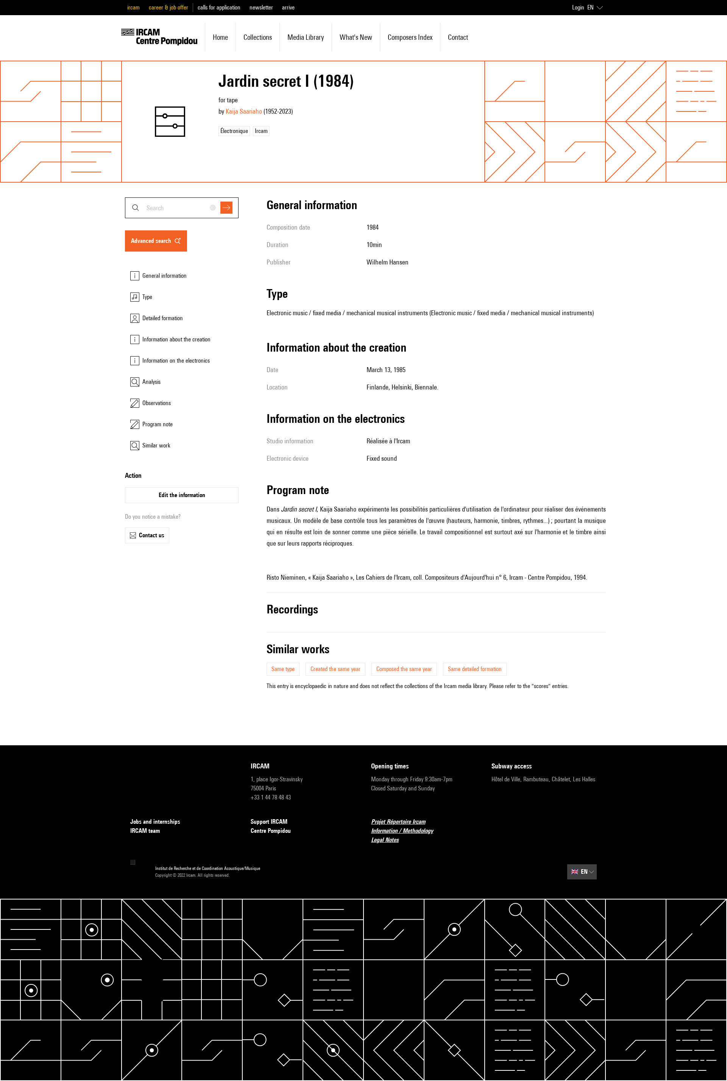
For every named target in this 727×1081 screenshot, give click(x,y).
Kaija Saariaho (244, 111)
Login (578, 7)
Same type (283, 669)
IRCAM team (145, 830)
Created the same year (335, 669)
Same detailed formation (475, 669)
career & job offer (168, 7)
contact (458, 37)
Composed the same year (404, 669)
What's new (356, 37)
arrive (288, 7)
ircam (133, 7)
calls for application (219, 7)
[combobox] (182, 207)
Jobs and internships (155, 821)
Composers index (410, 37)
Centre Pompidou (271, 830)
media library (305, 37)
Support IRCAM (269, 821)
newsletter (261, 7)
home (220, 37)
